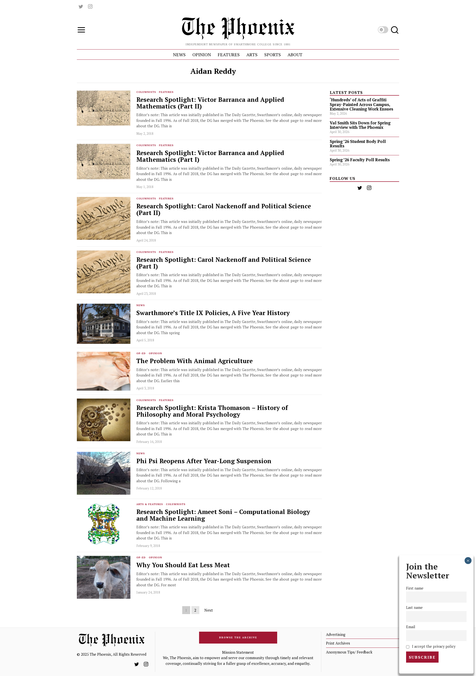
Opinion (155, 353)
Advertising (335, 634)
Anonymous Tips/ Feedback (349, 651)
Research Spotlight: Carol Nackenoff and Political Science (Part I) (223, 263)
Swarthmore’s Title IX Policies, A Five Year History (213, 313)
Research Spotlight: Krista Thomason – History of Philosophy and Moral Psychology (212, 411)
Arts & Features (149, 504)
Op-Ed (141, 353)
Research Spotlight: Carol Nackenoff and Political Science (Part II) (223, 209)
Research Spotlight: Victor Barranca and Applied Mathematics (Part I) (210, 156)
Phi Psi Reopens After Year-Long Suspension (203, 461)
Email (410, 627)
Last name (414, 607)
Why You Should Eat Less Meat (183, 565)
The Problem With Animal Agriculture (194, 361)
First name (414, 588)
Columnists (146, 92)
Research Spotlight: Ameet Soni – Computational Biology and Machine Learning (223, 515)
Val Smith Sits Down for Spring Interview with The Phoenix (360, 125)
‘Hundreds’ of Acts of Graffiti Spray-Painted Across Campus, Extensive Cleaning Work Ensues (361, 104)
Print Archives (338, 643)
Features (166, 92)
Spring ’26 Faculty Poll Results (360, 160)
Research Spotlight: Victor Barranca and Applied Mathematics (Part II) (210, 103)
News (140, 305)
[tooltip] (81, 6)
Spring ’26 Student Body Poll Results (358, 143)
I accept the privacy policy (433, 646)
